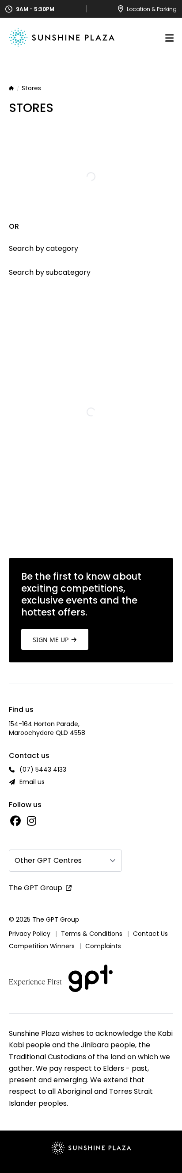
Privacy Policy (29, 933)
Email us (32, 781)
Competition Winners (42, 946)
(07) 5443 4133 (42, 769)
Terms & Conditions (91, 933)
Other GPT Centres (48, 860)
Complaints (103, 946)
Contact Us (150, 933)
